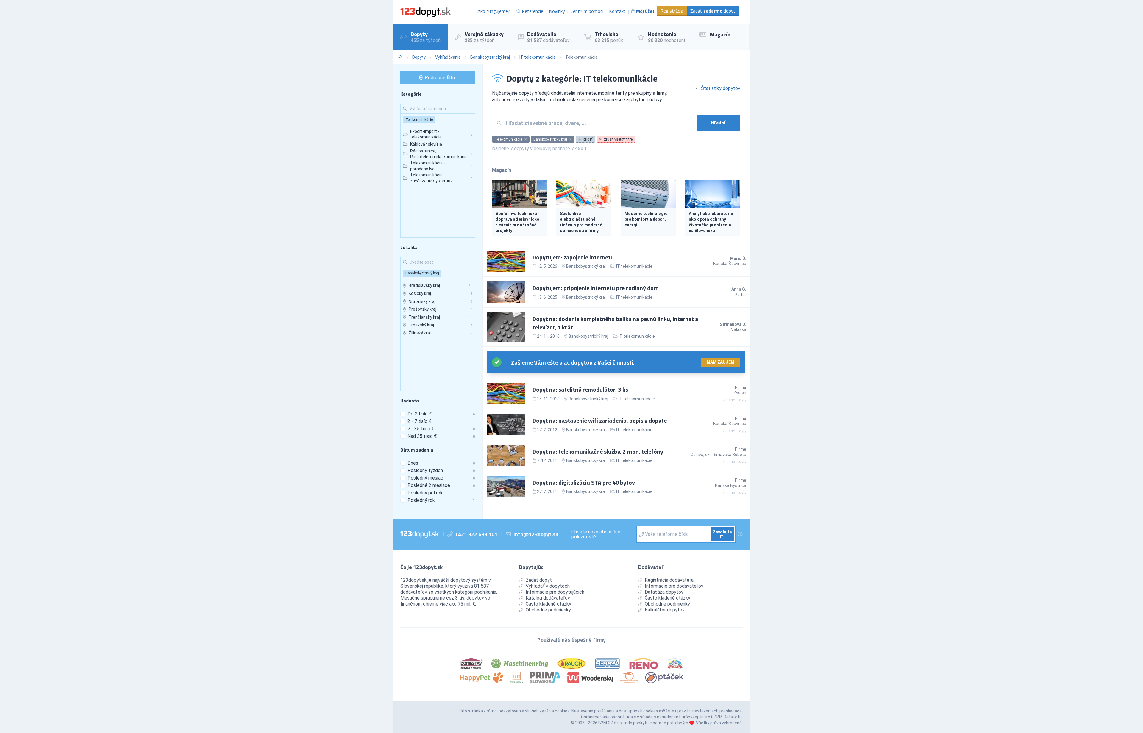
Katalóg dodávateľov (548, 598)
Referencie (532, 11)
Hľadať (718, 122)
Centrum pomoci (587, 11)
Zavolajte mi (722, 534)
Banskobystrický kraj (490, 57)
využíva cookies (555, 711)
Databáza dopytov (664, 592)
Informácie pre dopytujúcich (555, 592)
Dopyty (419, 57)
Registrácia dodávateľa (669, 580)
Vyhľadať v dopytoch (548, 586)
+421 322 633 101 (476, 534)
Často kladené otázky (548, 604)
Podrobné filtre (440, 77)
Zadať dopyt (713, 10)
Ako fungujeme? (493, 11)
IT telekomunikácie (537, 57)
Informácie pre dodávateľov (674, 586)
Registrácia (671, 10)
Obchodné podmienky (548, 610)
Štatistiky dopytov (720, 88)
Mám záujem (720, 362)
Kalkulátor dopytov (665, 610)
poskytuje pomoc (649, 722)
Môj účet (645, 11)
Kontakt (617, 11)
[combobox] (599, 123)
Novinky (557, 11)
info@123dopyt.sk (535, 534)
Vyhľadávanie (448, 57)
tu (740, 717)
